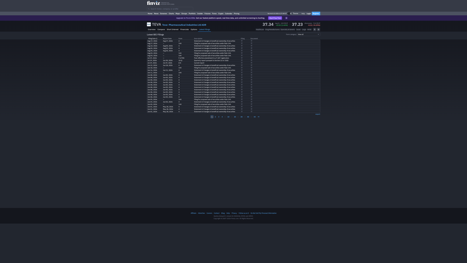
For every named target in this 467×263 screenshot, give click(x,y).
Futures (208, 13)
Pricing (236, 13)
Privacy (234, 213)
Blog (223, 213)
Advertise (201, 213)
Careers (209, 213)
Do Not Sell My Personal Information (263, 213)
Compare (161, 29)
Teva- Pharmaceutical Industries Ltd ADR (184, 24)
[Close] (286, 18)
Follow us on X (244, 213)
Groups (184, 13)
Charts (171, 13)
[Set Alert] (314, 29)
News (156, 13)
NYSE (309, 29)
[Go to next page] (258, 116)
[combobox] (170, 9)
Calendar (228, 13)
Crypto (220, 13)
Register (316, 13)
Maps (178, 13)
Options (194, 29)
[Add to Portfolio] (318, 29)
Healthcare (260, 29)
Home (150, 13)
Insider (200, 13)
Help (303, 13)
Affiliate (193, 213)
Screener (163, 13)
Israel (298, 29)
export (317, 114)
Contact (217, 213)
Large (304, 29)
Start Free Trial (275, 18)
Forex (214, 13)
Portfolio (192, 13)
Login (309, 13)
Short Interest (172, 29)
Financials (184, 29)
